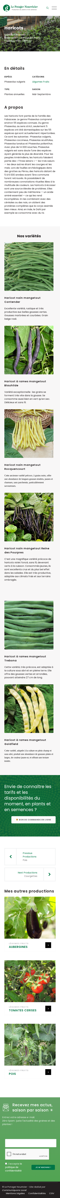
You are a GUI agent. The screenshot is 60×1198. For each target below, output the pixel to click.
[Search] (47, 8)
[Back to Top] (54, 1193)
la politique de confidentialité (13, 1167)
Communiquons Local (14, 1190)
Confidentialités (37, 1193)
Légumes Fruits (40, 81)
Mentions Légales (15, 1193)
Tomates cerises (23, 1010)
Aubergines (18, 947)
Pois (12, 1074)
